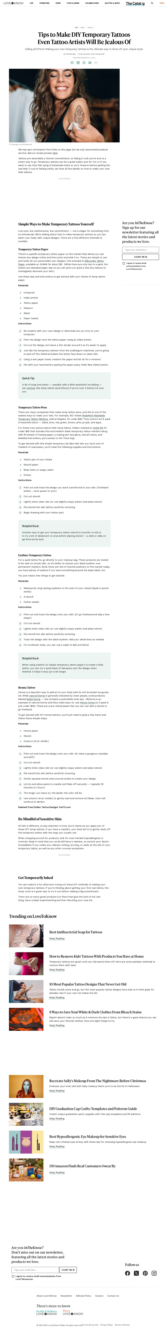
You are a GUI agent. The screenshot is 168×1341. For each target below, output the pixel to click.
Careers (99, 1295)
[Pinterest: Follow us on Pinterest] (145, 1273)
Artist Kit (98, 427)
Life (76, 27)
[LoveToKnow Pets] (73, 1312)
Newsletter (66, 1295)
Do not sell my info (90, 1325)
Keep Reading (56, 938)
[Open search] (152, 3)
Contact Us (113, 1295)
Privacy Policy (106, 1325)
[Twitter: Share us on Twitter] (78, 63)
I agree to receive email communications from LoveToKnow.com (136, 266)
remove (31, 388)
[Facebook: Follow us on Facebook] (127, 1273)
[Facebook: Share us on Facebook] (72, 63)
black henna (33, 699)
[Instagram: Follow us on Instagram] (154, 1273)
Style (82, 27)
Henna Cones (87, 702)
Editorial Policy (83, 1295)
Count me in (140, 257)
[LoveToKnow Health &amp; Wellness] (47, 1312)
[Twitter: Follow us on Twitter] (136, 1273)
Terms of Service (122, 1325)
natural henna (37, 695)
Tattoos (90, 27)
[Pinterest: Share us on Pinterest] (84, 63)
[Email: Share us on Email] (90, 63)
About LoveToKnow (47, 1295)
